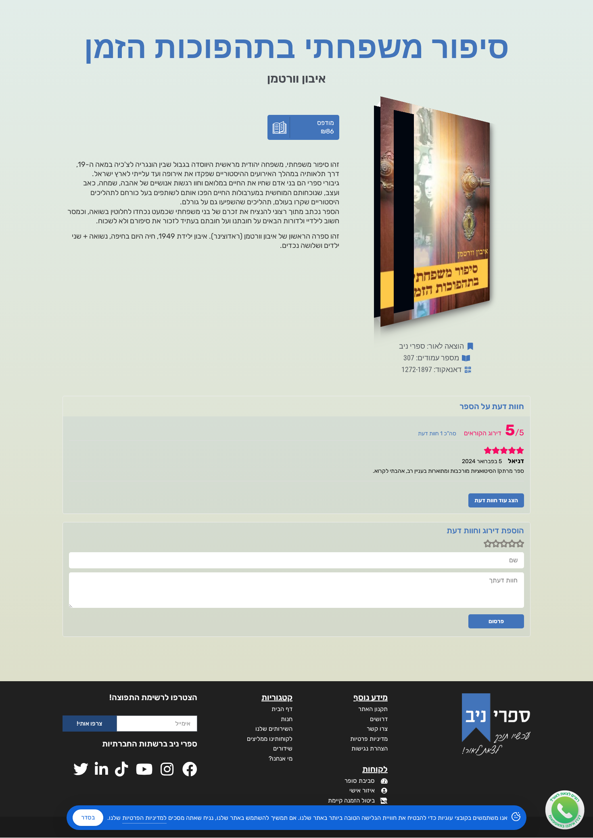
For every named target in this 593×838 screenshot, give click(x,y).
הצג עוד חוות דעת (496, 500)
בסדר (88, 817)
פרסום (496, 621)
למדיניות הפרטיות (144, 817)
